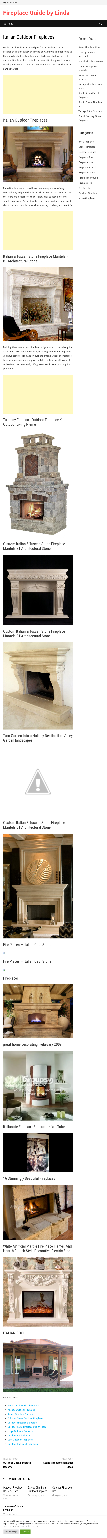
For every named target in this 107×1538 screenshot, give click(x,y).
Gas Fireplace (85, 188)
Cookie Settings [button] (11, 1531)
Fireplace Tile (85, 182)
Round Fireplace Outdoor (21, 1414)
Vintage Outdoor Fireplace (21, 1409)
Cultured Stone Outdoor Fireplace (25, 1418)
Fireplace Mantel (87, 167)
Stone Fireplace (86, 198)
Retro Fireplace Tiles (89, 47)
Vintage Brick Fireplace (90, 111)
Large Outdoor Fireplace (20, 1431)
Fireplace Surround (88, 177)
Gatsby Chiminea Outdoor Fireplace (37, 1489)
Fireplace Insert (86, 162)
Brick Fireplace (86, 141)
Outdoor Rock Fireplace (20, 1435)
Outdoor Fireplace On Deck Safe (13, 1489)
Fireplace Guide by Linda (36, 12)
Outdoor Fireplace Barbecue (22, 1422)
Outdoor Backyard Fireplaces (23, 1444)
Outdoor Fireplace (87, 193)
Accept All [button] (25, 1531)
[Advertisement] (38, 94)
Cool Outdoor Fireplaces (20, 1439)
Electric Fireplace (87, 152)
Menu (10, 23)
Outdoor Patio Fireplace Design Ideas (27, 1426)
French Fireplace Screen (90, 61)
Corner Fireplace (86, 146)
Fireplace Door (85, 157)
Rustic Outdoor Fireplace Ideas (24, 1405)
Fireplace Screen (86, 172)
